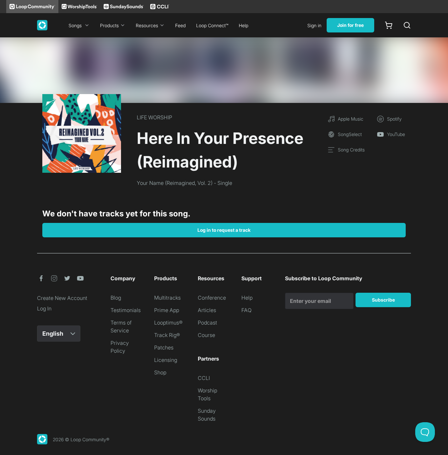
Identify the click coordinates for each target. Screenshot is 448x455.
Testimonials (126, 310)
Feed (180, 25)
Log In (44, 308)
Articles (207, 310)
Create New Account (62, 298)
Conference (212, 297)
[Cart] (389, 25)
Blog (116, 297)
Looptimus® (168, 322)
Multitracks (167, 297)
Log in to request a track (224, 230)
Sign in (314, 25)
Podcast (207, 322)
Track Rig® (167, 335)
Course (206, 335)
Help (243, 25)
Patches (163, 347)
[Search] (407, 25)
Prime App (166, 310)
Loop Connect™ (212, 25)
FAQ (246, 310)
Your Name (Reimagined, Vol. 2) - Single (184, 183)
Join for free (350, 25)
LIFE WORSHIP (154, 117)
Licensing (165, 360)
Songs (75, 25)
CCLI (204, 378)
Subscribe (383, 300)
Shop (160, 372)
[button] (41, 278)
